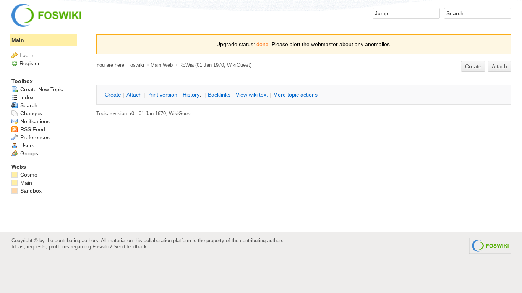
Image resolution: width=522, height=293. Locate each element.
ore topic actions (295, 95)
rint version (162, 95)
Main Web (162, 65)
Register (29, 63)
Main (17, 40)
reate (473, 66)
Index (26, 97)
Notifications (34, 121)
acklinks (219, 95)
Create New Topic (41, 89)
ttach (134, 95)
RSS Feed (32, 129)
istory (191, 95)
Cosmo (28, 175)
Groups (28, 153)
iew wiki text (252, 95)
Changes (30, 113)
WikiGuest (238, 65)
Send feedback (130, 247)
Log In (27, 55)
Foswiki (135, 65)
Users (26, 145)
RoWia (186, 65)
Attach (499, 66)
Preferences (34, 137)
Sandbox (30, 191)
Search (28, 105)
